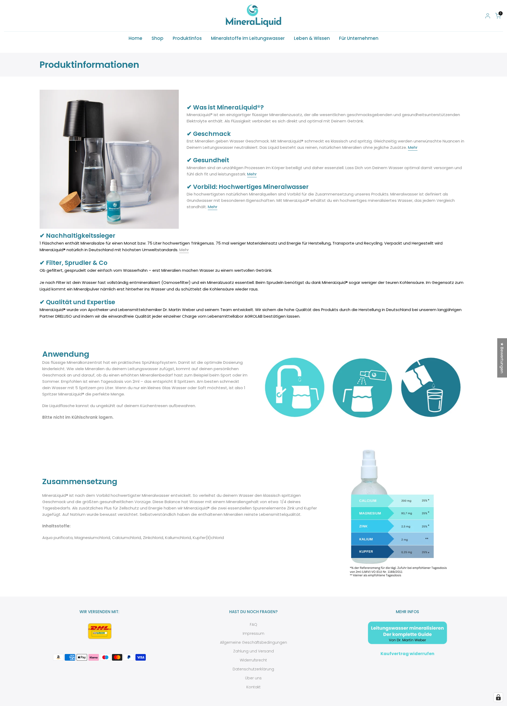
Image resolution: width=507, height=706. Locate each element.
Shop (157, 38)
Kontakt (253, 687)
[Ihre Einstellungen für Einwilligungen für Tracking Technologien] (498, 697)
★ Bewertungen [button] (502, 357)
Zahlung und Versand (253, 651)
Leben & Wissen (312, 38)
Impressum (253, 633)
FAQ (253, 624)
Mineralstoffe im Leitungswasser (248, 38)
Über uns (253, 678)
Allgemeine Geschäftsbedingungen (253, 642)
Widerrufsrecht (253, 660)
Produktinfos (187, 38)
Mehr (412, 147)
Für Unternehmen (358, 38)
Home (135, 38)
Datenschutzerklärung (253, 669)
